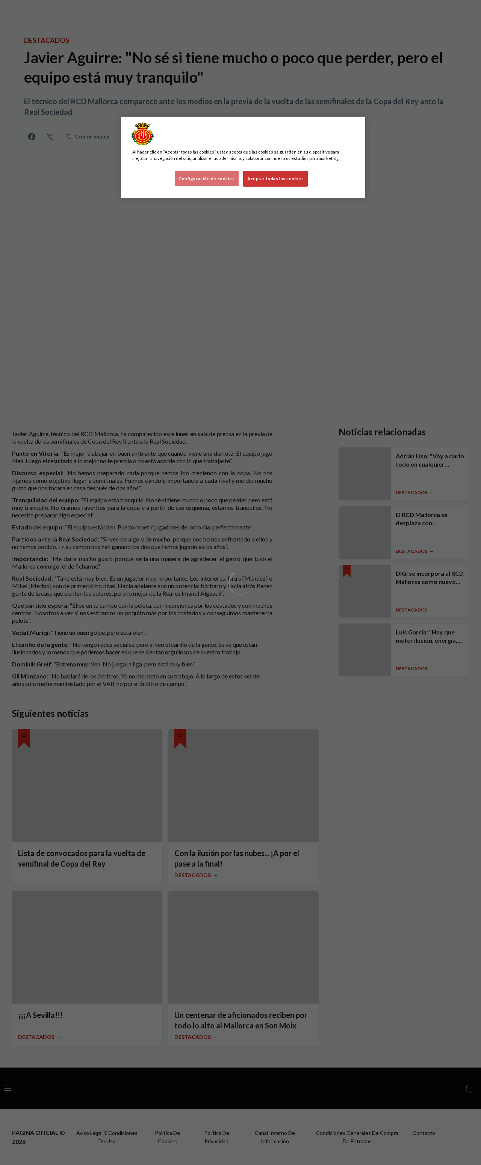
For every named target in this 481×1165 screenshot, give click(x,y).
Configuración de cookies (206, 178)
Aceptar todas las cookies (275, 178)
